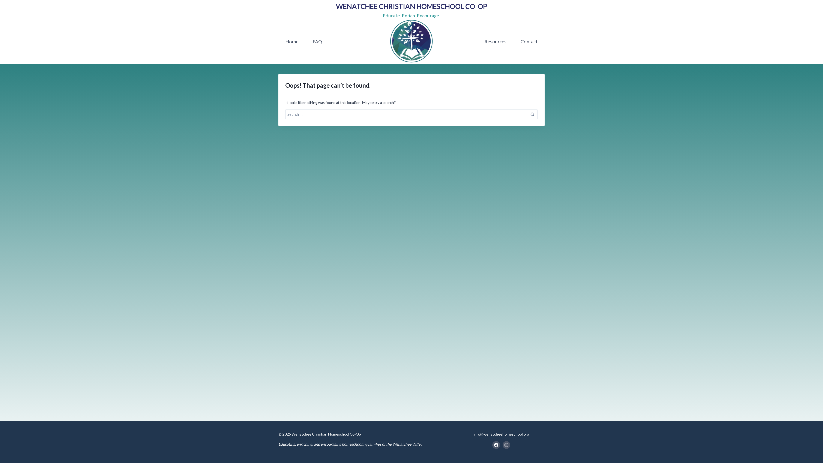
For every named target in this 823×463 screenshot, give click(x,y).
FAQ (317, 41)
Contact (529, 41)
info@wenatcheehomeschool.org (501, 434)
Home (292, 41)
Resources (495, 41)
